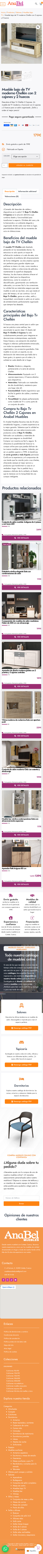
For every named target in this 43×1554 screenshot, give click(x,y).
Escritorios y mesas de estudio (24, 1455)
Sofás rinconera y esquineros (24, 1535)
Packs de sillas (18, 1507)
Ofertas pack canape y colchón (20, 1472)
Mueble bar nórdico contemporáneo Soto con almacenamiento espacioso (20, 819)
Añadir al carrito (24, 165)
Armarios (16, 1420)
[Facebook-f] (3, 1279)
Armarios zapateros (20, 1452)
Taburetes (16, 1469)
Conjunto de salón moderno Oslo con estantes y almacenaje (21, 770)
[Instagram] (7, 1279)
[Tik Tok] (11, 1279)
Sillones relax (18, 1518)
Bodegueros (17, 1480)
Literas (15, 1439)
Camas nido (17, 1428)
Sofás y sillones (14, 1510)
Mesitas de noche (19, 1442)
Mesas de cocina (19, 1502)
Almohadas (12, 1409)
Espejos (11, 1447)
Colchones (12, 1414)
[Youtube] (15, 1279)
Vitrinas (16, 1494)
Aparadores (17, 1477)
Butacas (16, 1513)
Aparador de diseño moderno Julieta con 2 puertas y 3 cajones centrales (19, 671)
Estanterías (17, 1458)
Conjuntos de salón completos (24, 1483)
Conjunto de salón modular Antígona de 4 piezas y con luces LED (21, 523)
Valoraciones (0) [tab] (11, 196)
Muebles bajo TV (19, 1488)
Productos (10, 12)
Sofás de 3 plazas (20, 1529)
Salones (18, 12)
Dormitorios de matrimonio (23, 1433)
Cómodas (16, 1431)
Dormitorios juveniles (21, 1436)
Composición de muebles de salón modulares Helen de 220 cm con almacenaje (20, 621)
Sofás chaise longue (20, 1524)
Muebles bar (17, 1491)
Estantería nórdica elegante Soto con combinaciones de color (16, 572)
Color (7, 156)
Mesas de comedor (20, 1504)
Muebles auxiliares (15, 1450)
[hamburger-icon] (2, 4)
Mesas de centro (19, 1485)
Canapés (11, 1411)
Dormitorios (12, 1417)
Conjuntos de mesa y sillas (23, 1499)
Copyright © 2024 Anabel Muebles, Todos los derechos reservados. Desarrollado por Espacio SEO (21, 1544)
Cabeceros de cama (20, 1425)
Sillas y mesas (13, 1496)
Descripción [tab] (10, 191)
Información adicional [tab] (27, 191)
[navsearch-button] (36, 4)
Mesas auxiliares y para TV (23, 1461)
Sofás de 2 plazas (20, 1526)
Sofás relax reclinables (21, 1532)
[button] (38, 27)
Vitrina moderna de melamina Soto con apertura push (21, 720)
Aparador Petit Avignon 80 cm (14, 868)
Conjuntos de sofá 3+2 (22, 1515)
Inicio (3, 12)
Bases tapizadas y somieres (23, 1422)
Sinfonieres (17, 1444)
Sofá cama (17, 1521)
